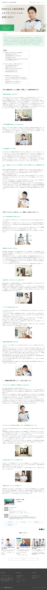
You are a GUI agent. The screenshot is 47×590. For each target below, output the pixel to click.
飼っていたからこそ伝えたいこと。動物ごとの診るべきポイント (13, 63)
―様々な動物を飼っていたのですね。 (10, 57)
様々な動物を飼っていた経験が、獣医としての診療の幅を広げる (13, 52)
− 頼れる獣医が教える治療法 (19, 575)
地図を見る (19, 501)
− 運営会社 (33, 578)
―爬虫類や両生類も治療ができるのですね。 (11, 71)
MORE (23, 559)
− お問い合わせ (18, 581)
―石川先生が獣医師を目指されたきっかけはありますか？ (13, 55)
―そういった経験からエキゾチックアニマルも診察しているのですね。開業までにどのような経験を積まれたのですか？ (16, 59)
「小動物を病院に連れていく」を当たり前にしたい (11, 75)
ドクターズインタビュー (42, 2)
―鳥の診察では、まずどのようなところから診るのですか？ (13, 68)
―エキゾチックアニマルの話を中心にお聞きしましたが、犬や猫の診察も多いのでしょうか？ (16, 79)
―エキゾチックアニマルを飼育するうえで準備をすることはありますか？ (15, 77)
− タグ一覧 (17, 578)
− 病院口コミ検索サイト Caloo (35, 575)
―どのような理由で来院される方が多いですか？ (12, 65)
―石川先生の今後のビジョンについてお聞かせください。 (13, 81)
